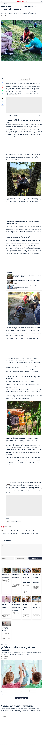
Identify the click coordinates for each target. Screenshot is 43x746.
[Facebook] (5, 530)
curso (7, 127)
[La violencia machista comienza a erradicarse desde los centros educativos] (6, 599)
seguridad (27, 371)
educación (38, 199)
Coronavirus (18, 521)
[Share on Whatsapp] (2, 90)
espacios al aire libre (11, 126)
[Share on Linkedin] (2, 93)
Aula (13, 521)
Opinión (5, 3)
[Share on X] (2, 85)
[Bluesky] (33, 530)
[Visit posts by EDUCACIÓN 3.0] (2, 527)
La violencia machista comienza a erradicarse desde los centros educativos (6, 606)
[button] (2, 1)
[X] (8, 530)
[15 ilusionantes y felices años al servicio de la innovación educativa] (6, 623)
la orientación (22, 438)
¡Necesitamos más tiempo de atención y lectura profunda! (6, 576)
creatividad (32, 228)
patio (39, 131)
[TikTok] (20, 530)
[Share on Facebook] (2, 82)
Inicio (2, 3)
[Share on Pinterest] (2, 88)
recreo (8, 484)
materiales (8, 398)
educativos (15, 131)
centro (20, 134)
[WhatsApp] (30, 530)
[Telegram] (26, 530)
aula (22, 228)
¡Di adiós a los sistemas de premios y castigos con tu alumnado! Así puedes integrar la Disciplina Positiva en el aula (27, 579)
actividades (10, 391)
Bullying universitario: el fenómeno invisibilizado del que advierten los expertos (26, 606)
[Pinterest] (17, 530)
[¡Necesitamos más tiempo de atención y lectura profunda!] (6, 570)
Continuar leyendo (21, 698)
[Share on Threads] (2, 98)
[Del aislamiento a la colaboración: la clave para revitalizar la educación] (16, 570)
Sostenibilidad (10, 449)
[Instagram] (14, 530)
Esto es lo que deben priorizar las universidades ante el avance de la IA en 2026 (37, 606)
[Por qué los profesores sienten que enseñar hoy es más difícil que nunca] (10, 282)
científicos (22, 231)
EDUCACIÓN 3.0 (5, 18)
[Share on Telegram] (2, 96)
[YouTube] (11, 530)
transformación (32, 332)
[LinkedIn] (23, 530)
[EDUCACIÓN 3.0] (21, 1)
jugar (10, 248)
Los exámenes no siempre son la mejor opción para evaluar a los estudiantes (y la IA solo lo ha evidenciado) (26, 286)
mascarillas (8, 452)
